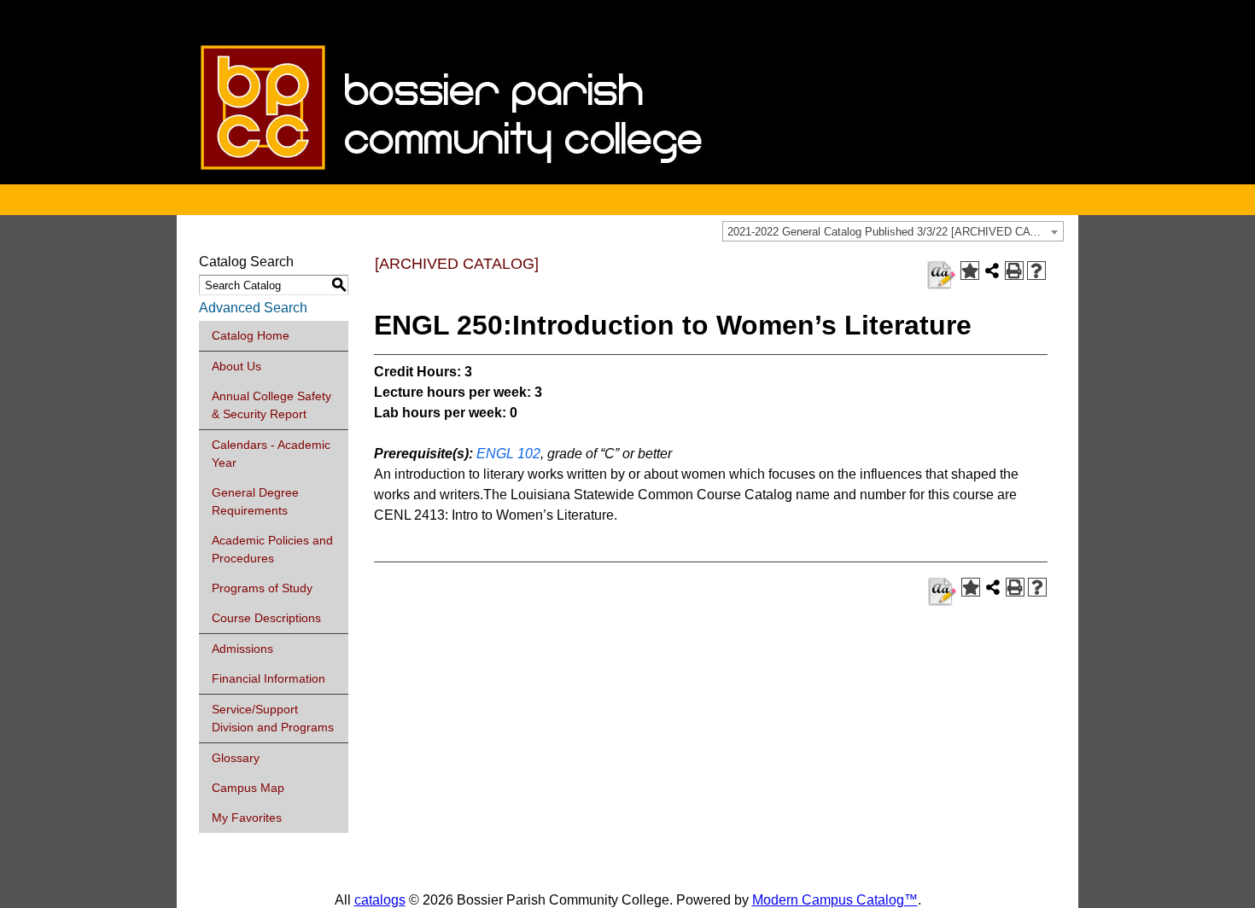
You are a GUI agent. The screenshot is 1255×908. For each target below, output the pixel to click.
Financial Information (268, 678)
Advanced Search (253, 307)
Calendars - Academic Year (271, 453)
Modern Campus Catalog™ (835, 900)
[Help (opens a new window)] (1036, 270)
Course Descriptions (266, 618)
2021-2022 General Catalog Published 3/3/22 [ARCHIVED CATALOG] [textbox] (895, 231)
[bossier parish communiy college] (627, 179)
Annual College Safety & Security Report (271, 405)
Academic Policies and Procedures (272, 549)
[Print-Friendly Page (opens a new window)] (1014, 270)
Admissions (242, 648)
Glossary (236, 758)
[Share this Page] (992, 270)
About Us (236, 366)
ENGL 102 (508, 453)
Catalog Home (250, 335)
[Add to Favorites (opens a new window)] (969, 270)
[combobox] (893, 231)
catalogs (380, 900)
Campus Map (248, 787)
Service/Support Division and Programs (273, 718)
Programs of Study (262, 588)
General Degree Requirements (255, 501)
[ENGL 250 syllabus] (941, 275)
